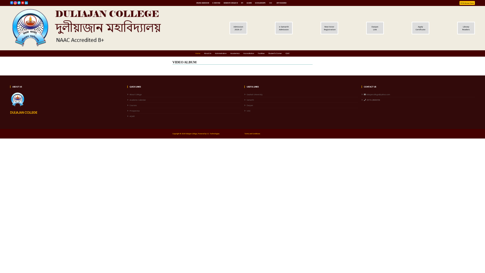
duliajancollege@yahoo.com (378, 94)
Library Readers (466, 28)
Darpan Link (375, 28)
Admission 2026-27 (238, 28)
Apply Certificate (420, 28)
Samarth (250, 100)
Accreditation (248, 53)
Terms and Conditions (252, 134)
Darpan (250, 105)
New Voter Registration (330, 28)
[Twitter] (19, 2)
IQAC (288, 53)
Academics (235, 53)
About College (136, 94)
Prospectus (135, 110)
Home (197, 53)
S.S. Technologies (213, 134)
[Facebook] (12, 2)
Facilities (261, 53)
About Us (207, 53)
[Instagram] (15, 2)
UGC (249, 110)
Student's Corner (275, 53)
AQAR (132, 116)
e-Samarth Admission (284, 28)
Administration (220, 53)
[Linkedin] (26, 2)
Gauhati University (255, 94)
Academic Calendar (138, 100)
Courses (133, 105)
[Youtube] (23, 2)
